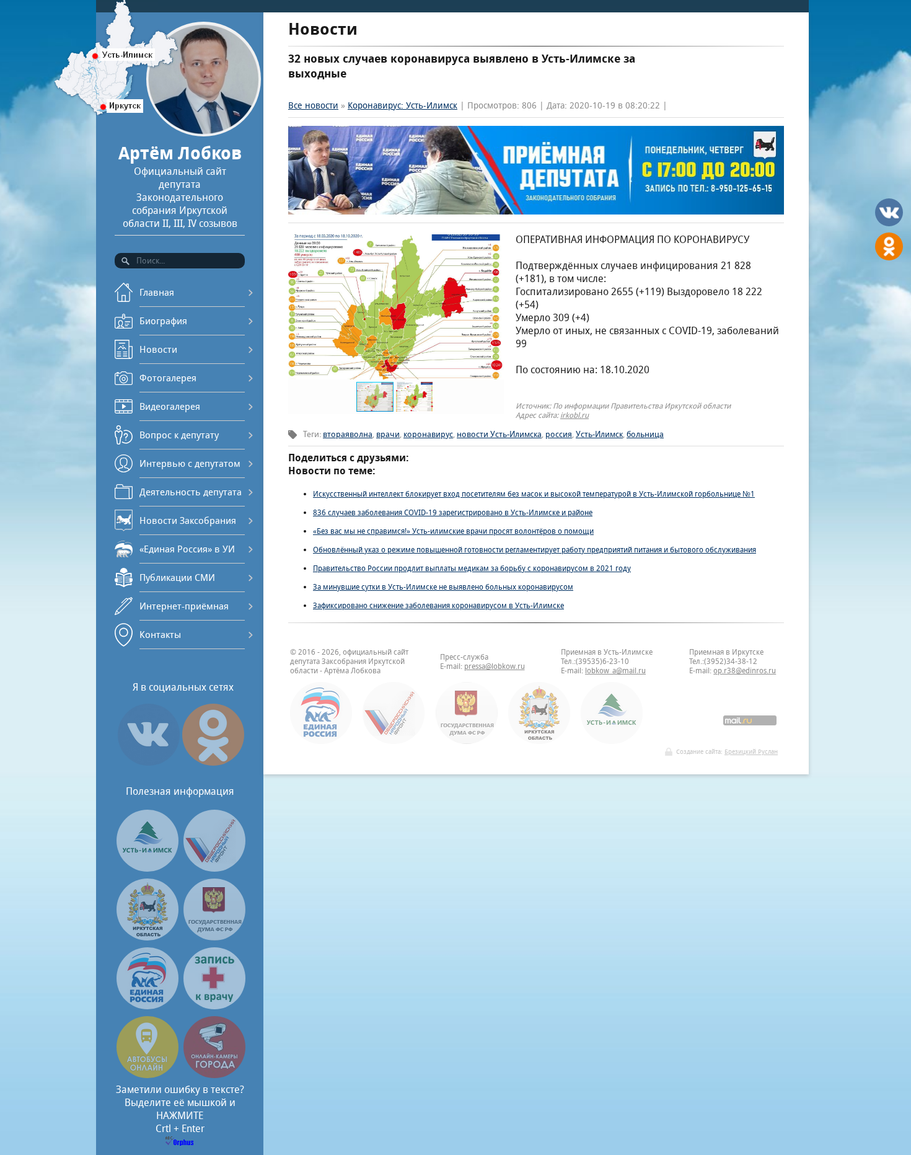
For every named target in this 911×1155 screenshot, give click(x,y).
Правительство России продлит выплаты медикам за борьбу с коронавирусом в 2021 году (472, 568)
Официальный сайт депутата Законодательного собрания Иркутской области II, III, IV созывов (180, 186)
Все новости (313, 105)
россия (558, 434)
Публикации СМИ (177, 577)
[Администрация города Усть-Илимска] (147, 868)
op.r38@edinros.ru (744, 670)
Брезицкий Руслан (751, 752)
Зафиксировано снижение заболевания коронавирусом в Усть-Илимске (438, 605)
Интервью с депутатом (189, 463)
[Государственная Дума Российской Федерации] (214, 937)
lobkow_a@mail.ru (615, 670)
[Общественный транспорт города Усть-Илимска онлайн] (147, 1074)
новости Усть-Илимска (499, 434)
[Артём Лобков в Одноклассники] (213, 765)
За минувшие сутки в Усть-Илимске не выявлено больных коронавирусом (443, 586)
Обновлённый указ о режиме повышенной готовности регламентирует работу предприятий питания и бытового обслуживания (534, 549)
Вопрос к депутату (179, 435)
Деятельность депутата (190, 492)
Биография (163, 321)
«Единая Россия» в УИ (187, 549)
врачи (388, 434)
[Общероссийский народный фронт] (214, 868)
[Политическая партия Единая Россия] (147, 1005)
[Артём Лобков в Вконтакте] (149, 765)
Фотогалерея (167, 378)
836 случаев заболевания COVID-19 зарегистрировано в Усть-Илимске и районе (452, 512)
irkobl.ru (574, 415)
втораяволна (347, 434)
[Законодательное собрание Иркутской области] (147, 937)
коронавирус (428, 434)
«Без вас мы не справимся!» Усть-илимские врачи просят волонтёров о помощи (453, 531)
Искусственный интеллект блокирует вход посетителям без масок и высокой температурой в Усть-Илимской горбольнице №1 (534, 493)
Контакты (160, 634)
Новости (158, 349)
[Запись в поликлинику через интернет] (214, 1005)
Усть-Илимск (599, 434)
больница (645, 434)
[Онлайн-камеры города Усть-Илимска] (214, 1074)
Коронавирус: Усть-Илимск (402, 105)
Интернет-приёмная (184, 606)
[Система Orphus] (180, 1142)
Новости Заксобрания (187, 520)
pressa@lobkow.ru (494, 666)
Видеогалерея (169, 406)
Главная (156, 292)
